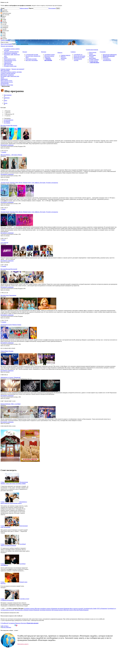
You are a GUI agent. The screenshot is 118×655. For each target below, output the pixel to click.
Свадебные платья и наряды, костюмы (11, 72)
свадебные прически (45, 610)
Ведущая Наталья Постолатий (9, 269)
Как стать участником (32, 60)
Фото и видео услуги (10, 59)
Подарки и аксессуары (10, 66)
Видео (5, 103)
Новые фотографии (92, 54)
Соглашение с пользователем (107, 59)
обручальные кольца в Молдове (60, 610)
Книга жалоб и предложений (20, 44)
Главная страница (5, 69)
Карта (5, 100)
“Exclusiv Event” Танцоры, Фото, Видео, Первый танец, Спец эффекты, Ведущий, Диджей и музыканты (29, 182)
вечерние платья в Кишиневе (31, 610)
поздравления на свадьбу (7, 610)
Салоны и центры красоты (11, 51)
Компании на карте (79, 57)
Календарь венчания (79, 56)
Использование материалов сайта (10, 612)
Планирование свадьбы (78, 59)
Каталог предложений (18, 69)
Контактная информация (110, 54)
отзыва (3, 209)
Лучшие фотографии (92, 57)
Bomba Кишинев (83, 610)
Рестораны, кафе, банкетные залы (10, 76)
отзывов (4, 152)
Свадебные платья (49, 54)
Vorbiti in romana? (5, 40)
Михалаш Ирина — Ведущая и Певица (11, 154)
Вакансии (105, 57)
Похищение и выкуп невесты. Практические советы (14, 502)
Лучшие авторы (93, 61)
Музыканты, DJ (9, 114)
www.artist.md (4, 242)
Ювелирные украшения (10, 53)
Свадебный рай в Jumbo (90, 608)
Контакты (23, 623)
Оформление (7, 63)
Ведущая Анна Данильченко (8, 295)
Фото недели (92, 52)
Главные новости (65, 55)
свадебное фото (19, 610)
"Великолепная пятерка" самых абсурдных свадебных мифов (14, 482)
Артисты (7, 112)
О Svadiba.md (4, 623)
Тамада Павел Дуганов (7, 351)
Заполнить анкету (22, 644)
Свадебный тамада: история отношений (13, 544)
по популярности (8, 120)
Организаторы (8, 61)
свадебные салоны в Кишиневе (48, 608)
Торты (6, 57)
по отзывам (7, 122)
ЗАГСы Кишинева (102, 608)
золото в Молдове (74, 610)
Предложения (7, 95)
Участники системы (31, 59)
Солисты (7, 115)
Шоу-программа (8, 64)
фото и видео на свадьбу (76, 608)
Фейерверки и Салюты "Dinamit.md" (11, 377)
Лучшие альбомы (94, 59)
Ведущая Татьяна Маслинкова (9, 125)
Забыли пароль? (24, 8)
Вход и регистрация (6, 44)
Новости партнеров (63, 57)
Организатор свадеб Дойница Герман (11, 324)
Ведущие (7, 111)
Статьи (63, 59)
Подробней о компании (7, 145)
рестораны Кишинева (63, 608)
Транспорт (47, 57)
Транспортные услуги (10, 60)
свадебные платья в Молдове (32, 608)
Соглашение (11, 623)
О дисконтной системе (32, 54)
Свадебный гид (78, 54)
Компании (7, 97)
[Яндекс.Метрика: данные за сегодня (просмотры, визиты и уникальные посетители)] (6, 627)
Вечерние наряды (49, 56)
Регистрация (52, 8)
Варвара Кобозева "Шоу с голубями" (11, 404)
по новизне (7, 121)
